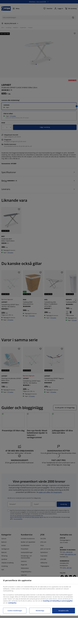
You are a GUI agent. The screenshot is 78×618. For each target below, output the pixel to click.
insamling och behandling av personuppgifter (58, 601)
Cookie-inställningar (15, 610)
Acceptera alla (63, 610)
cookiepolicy (12, 603)
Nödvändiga (40, 610)
